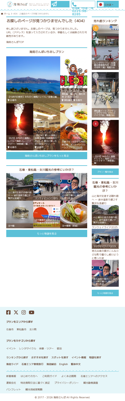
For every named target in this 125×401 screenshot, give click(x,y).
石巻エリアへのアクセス (94, 376)
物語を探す (95, 357)
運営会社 (11, 382)
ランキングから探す (17, 357)
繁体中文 (76, 364)
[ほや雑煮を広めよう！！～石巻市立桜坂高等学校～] (46, 214)
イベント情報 (78, 357)
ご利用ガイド (49, 376)
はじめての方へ (29, 376)
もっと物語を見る (47, 233)
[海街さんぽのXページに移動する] (17, 312)
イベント (11, 348)
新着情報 (11, 376)
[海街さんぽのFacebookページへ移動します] (10, 312)
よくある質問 (68, 376)
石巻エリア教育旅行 (32, 364)
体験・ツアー (46, 348)
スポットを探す (59, 357)
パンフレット (13, 389)
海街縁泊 (51, 364)
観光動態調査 (90, 382)
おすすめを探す (39, 357)
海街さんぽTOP (15, 42)
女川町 (33, 329)
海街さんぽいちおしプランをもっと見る (47, 155)
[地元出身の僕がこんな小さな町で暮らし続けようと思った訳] (73, 186)
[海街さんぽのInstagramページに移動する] (25, 312)
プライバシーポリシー (66, 382)
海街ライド (12, 364)
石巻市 (10, 329)
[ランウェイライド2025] (46, 186)
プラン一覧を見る (105, 171)
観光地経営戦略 (34, 389)
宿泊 (59, 348)
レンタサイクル (27, 348)
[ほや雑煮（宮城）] (73, 214)
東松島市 (21, 329)
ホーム (7, 13)
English (63, 364)
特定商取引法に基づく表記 (35, 382)
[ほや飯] (19, 214)
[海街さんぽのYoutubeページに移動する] (33, 312)
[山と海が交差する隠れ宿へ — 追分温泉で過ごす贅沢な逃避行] (19, 186)
